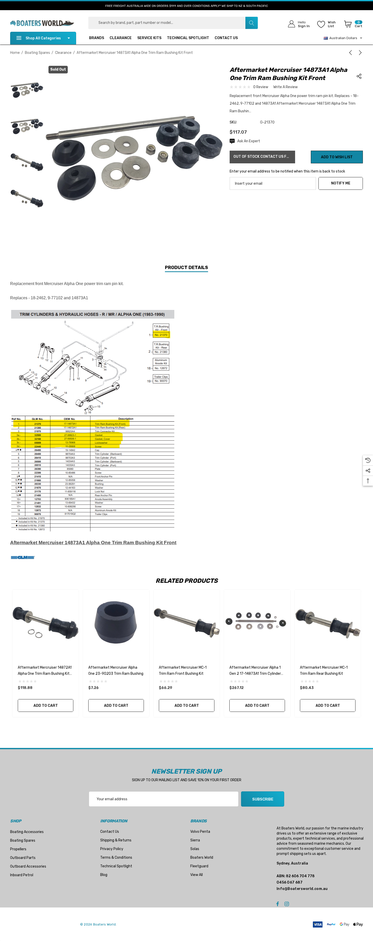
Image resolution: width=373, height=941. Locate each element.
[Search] (251, 23)
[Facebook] (277, 903)
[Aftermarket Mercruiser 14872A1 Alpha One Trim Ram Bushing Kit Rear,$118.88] (45, 623)
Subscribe (262, 799)
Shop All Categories (43, 38)
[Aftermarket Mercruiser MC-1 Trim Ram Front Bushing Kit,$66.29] (187, 623)
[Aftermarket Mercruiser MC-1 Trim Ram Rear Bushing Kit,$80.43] (328, 623)
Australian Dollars (342, 38)
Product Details (186, 267)
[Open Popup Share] (359, 76)
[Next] (359, 52)
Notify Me (340, 183)
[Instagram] (287, 903)
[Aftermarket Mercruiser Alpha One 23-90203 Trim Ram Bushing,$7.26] (116, 623)
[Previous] (351, 52)
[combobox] (173, 23)
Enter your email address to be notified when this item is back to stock (287, 171)
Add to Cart (45, 705)
